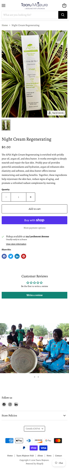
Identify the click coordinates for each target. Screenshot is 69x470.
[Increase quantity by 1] (30, 197)
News (49, 455)
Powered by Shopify (34, 463)
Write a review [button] (34, 295)
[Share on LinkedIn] (17, 256)
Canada (33, 428)
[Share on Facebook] (4, 256)
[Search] (62, 15)
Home (5, 25)
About (40, 455)
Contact (58, 455)
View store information (16, 244)
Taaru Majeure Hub (25, 455)
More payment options (35, 228)
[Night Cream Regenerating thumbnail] (6, 125)
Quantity (6, 189)
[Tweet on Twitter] (10, 256)
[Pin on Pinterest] (23, 256)
